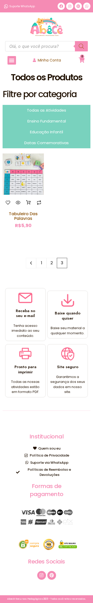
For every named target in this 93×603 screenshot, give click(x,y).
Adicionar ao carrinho (29, 202)
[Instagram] (69, 6)
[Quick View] (18, 202)
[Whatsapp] (86, 6)
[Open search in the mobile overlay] (46, 46)
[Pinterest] (78, 6)
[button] (11, 60)
